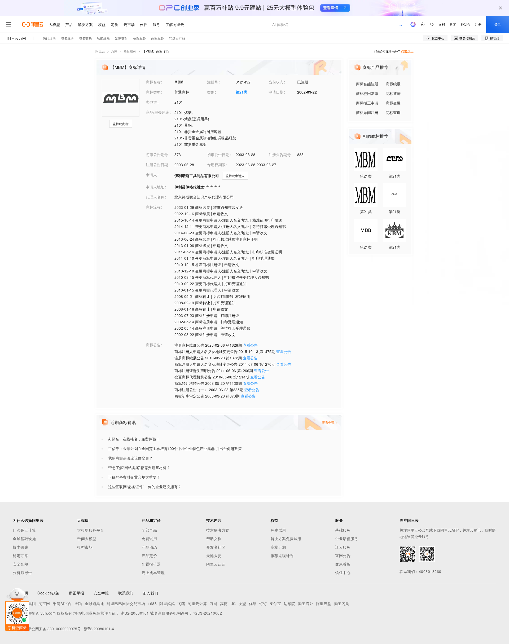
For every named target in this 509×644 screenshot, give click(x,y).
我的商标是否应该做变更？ (130, 458)
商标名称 (153, 82)
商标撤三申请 (367, 102)
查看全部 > (329, 422)
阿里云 (100, 51)
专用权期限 (216, 164)
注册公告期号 (280, 154)
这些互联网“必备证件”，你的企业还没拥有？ (144, 486)
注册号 (212, 82)
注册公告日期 (157, 164)
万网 (114, 51)
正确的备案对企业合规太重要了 (134, 477)
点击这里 (407, 51)
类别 (210, 92)
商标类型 (153, 92)
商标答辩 (393, 93)
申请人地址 (155, 186)
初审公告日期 (218, 154)
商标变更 (393, 102)
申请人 (151, 174)
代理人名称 (155, 197)
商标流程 (153, 207)
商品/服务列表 (157, 112)
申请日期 (276, 92)
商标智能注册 (367, 83)
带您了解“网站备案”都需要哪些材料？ (139, 467)
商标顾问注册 (367, 112)
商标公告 (153, 344)
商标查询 (393, 112)
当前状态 (276, 82)
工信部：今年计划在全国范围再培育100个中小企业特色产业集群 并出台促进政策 (175, 448)
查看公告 (250, 345)
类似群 (151, 102)
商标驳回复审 (367, 93)
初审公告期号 (157, 154)
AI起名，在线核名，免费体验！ (134, 439)
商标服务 (130, 51)
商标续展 (393, 83)
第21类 (241, 92)
